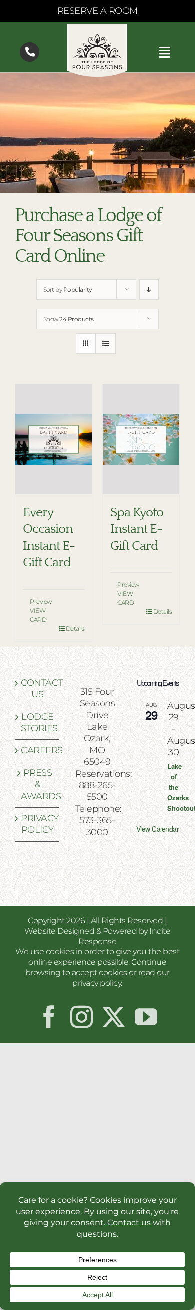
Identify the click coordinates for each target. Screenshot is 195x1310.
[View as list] (106, 343)
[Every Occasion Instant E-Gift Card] (54, 439)
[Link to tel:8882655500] (30, 52)
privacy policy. (97, 983)
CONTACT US (37, 688)
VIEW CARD (38, 615)
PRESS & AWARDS (37, 784)
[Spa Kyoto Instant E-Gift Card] (141, 439)
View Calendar (158, 829)
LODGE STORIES (37, 722)
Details (75, 628)
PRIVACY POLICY (37, 824)
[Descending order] (149, 289)
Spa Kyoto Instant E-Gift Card (137, 529)
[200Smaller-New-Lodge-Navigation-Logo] (98, 28)
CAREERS (37, 750)
